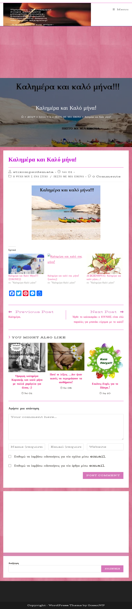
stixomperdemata (33, 172)
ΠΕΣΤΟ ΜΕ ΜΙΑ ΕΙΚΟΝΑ (69, 176)
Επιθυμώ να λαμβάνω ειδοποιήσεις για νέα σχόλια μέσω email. (60, 456)
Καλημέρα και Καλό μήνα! (98, 117)
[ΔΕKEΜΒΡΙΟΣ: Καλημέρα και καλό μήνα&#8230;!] (104, 264)
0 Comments (106, 176)
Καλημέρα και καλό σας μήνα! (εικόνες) (63, 277)
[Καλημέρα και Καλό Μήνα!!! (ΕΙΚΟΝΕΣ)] (26, 264)
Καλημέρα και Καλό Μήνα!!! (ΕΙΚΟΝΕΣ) (23, 277)
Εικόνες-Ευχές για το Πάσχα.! (105, 386)
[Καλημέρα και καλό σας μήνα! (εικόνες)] (65, 264)
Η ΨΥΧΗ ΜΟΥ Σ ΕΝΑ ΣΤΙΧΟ (30, 176)
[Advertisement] (66, 52)
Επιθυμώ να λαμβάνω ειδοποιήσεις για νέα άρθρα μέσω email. (59, 465)
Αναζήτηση (13, 563)
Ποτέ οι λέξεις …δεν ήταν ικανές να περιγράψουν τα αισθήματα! (66, 378)
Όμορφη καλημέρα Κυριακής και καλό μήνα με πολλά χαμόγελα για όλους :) (27, 382)
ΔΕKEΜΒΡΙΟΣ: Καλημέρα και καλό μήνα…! (104, 277)
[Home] (22, 117)
